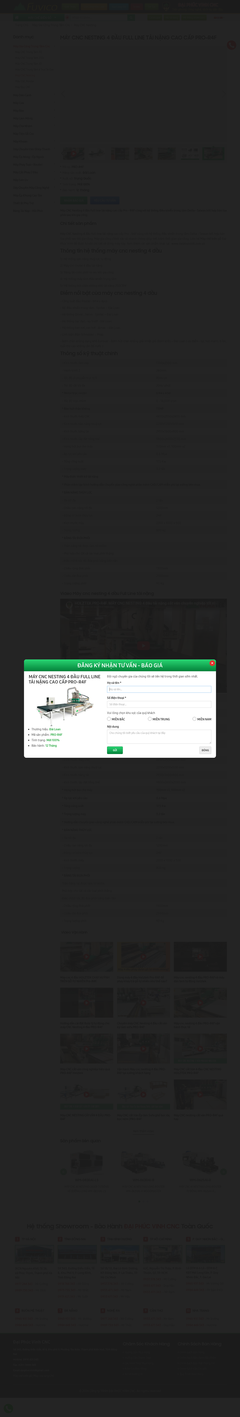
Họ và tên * (114, 683)
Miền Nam (204, 719)
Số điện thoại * (116, 698)
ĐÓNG (205, 750)
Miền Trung (161, 719)
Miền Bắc (118, 719)
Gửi (115, 750)
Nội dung (113, 726)
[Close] (212, 663)
